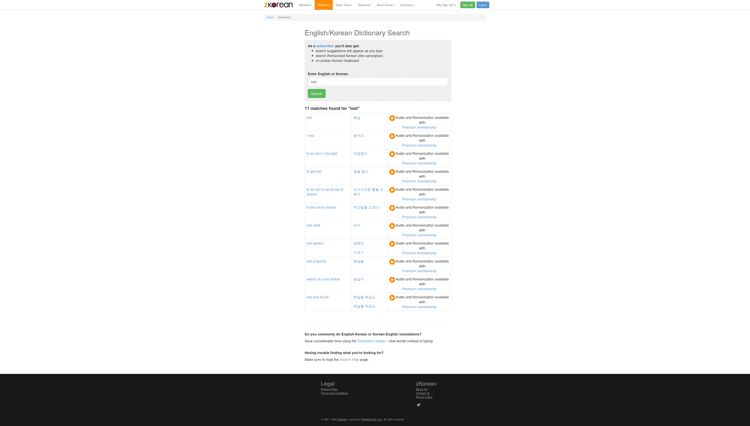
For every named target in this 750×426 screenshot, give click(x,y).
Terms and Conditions (334, 393)
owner (311, 279)
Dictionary (324, 5)
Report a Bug (424, 397)
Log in (483, 5)
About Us (421, 389)
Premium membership (419, 127)
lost (309, 117)
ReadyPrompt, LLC (372, 419)
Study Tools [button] (343, 5)
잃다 (364, 171)
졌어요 (358, 135)
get (312, 171)
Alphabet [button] (304, 5)
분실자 (358, 279)
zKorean (342, 419)
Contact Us (423, 393)
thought (331, 153)
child (316, 225)
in (323, 153)
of (341, 189)
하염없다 (360, 153)
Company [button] (406, 5)
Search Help (349, 359)
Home (270, 17)
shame (311, 194)
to (307, 153)
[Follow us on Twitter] (418, 405)
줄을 (375, 189)
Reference (364, 5)
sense (334, 189)
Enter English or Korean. (328, 73)
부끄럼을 (360, 207)
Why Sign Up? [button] (445, 5)
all (327, 189)
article (335, 279)
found (324, 296)
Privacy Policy (329, 389)
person (318, 243)
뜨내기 (358, 252)
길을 (356, 171)
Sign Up (468, 5)
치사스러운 (362, 189)
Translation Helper (371, 340)
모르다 (373, 207)
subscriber (325, 45)
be (312, 153)
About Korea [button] (384, 5)
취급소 (370, 296)
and (316, 296)
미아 (356, 225)
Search (316, 93)
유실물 (358, 305)
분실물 (358, 261)
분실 (356, 117)
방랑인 (358, 243)
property (319, 261)
